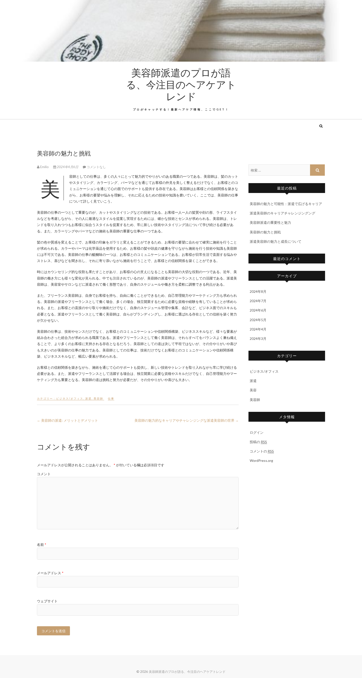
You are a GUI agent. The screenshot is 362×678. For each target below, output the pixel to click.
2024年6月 (258, 310)
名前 (41, 544)
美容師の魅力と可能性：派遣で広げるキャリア (286, 204)
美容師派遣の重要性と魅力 (270, 222)
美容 (253, 390)
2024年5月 (258, 320)
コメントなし (96, 167)
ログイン (256, 432)
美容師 (98, 398)
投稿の (258, 442)
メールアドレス (50, 573)
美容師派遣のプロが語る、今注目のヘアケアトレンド (181, 84)
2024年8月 (258, 291)
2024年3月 (258, 338)
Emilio (44, 167)
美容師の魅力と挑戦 (265, 232)
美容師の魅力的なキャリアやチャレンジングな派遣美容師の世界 (186, 420)
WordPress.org (261, 460)
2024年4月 (258, 329)
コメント (44, 474)
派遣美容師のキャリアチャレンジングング (282, 213)
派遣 (88, 398)
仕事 (111, 398)
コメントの (262, 451)
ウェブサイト (47, 601)
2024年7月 (258, 301)
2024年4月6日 (67, 167)
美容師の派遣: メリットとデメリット (67, 420)
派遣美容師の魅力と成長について (275, 241)
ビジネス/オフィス (69, 398)
